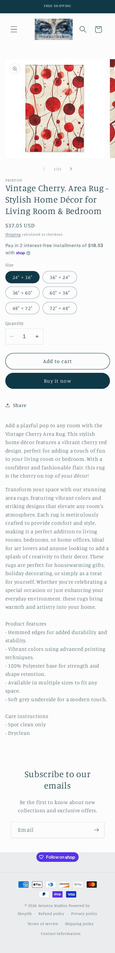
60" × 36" (60, 293)
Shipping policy (79, 923)
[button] (13, 29)
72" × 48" (60, 308)
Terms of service (43, 923)
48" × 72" (23, 308)
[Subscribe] (96, 830)
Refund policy (51, 913)
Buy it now (57, 381)
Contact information (60, 933)
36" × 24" (60, 277)
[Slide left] (44, 169)
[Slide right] (71, 169)
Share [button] (19, 405)
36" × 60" (23, 293)
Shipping (13, 234)
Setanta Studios (53, 905)
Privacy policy (84, 913)
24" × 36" (23, 277)
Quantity (14, 323)
